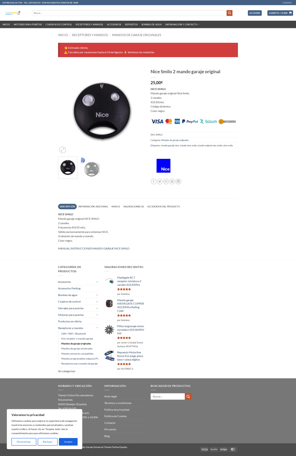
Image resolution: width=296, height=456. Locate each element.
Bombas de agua (151, 24)
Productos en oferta (70, 321)
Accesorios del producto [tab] (163, 206)
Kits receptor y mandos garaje (77, 338)
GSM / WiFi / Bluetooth (73, 333)
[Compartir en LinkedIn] (178, 181)
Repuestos (131, 24)
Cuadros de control (59, 24)
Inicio (6, 24)
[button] (255, 13)
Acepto (68, 441)
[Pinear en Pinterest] (172, 181)
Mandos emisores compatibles (77, 353)
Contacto (287, 2)
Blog (107, 436)
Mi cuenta (110, 429)
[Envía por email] (166, 181)
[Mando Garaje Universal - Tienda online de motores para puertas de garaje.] (15, 13)
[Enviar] (229, 13)
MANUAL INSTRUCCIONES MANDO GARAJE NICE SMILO (94, 248)
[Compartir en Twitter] (160, 181)
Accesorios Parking (69, 288)
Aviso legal (110, 396)
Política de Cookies (115, 416)
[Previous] (64, 110)
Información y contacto (181, 24)
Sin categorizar (66, 371)
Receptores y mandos (89, 24)
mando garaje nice (170, 145)
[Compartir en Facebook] (154, 181)
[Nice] (163, 166)
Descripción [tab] (67, 206)
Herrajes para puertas (71, 308)
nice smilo (228, 145)
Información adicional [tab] (93, 206)
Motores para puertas (28, 24)
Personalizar (24, 441)
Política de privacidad (117, 409)
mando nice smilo (188, 145)
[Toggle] (97, 282)
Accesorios (114, 24)
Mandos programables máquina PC (80, 358)
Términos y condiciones (118, 402)
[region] (44, 429)
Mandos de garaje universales (76, 348)
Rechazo (47, 441)
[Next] (139, 110)
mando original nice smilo (210, 145)
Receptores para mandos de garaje (79, 363)
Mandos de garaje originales (136, 35)
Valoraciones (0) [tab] (133, 206)
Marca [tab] (116, 206)
